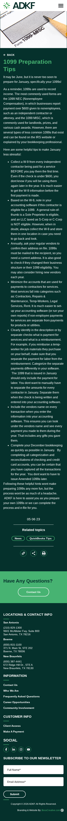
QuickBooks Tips (41, 538)
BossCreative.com (51, 810)
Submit (14, 794)
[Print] (44, 553)
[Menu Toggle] (61, 5)
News (18, 538)
